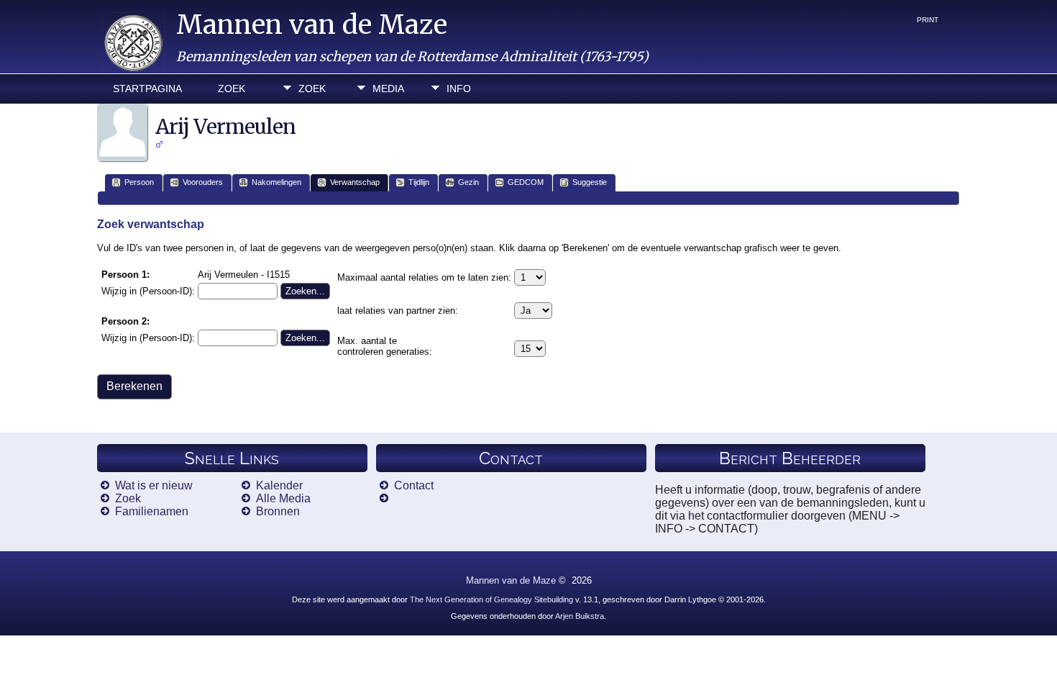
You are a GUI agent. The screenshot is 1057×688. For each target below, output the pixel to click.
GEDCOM (526, 182)
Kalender (279, 485)
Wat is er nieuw (154, 485)
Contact (414, 485)
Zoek (231, 88)
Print (927, 20)
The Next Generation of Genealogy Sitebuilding (491, 599)
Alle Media (283, 498)
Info (459, 88)
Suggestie (589, 182)
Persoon (139, 182)
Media (388, 88)
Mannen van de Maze (311, 25)
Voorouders (203, 182)
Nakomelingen (276, 182)
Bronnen (278, 511)
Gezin (468, 182)
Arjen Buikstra (579, 616)
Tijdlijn (418, 182)
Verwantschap (355, 182)
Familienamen (151, 511)
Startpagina (147, 88)
